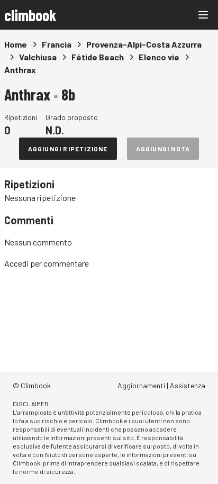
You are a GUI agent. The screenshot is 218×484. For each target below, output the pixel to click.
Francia (56, 44)
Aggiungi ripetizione (68, 148)
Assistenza (187, 385)
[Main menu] (203, 14)
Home (15, 44)
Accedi (16, 263)
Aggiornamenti (141, 385)
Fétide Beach (97, 57)
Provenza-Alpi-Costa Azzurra (144, 44)
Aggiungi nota (163, 148)
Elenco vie (159, 57)
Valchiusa (38, 57)
